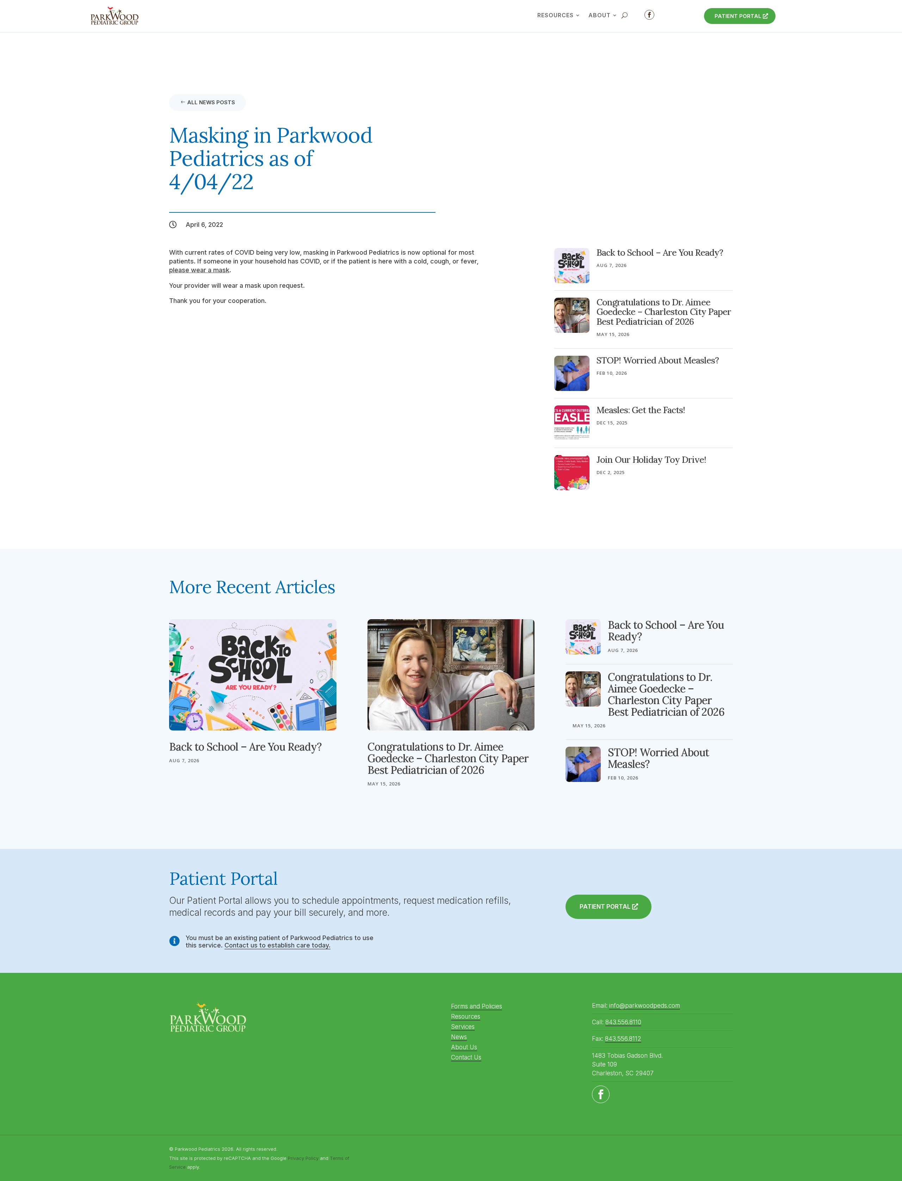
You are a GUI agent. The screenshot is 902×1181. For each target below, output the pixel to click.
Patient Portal (738, 16)
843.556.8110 (623, 1022)
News (459, 1036)
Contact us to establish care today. (277, 945)
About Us (464, 1047)
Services (463, 1026)
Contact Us (466, 1057)
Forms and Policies (476, 1006)
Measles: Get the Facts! (641, 410)
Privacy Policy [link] (303, 1158)
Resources (465, 1016)
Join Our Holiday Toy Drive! (651, 459)
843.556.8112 (623, 1038)
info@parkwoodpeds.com (644, 1005)
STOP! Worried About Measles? (658, 360)
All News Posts (211, 102)
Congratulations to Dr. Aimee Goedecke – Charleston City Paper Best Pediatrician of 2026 (664, 312)
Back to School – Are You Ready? (660, 252)
